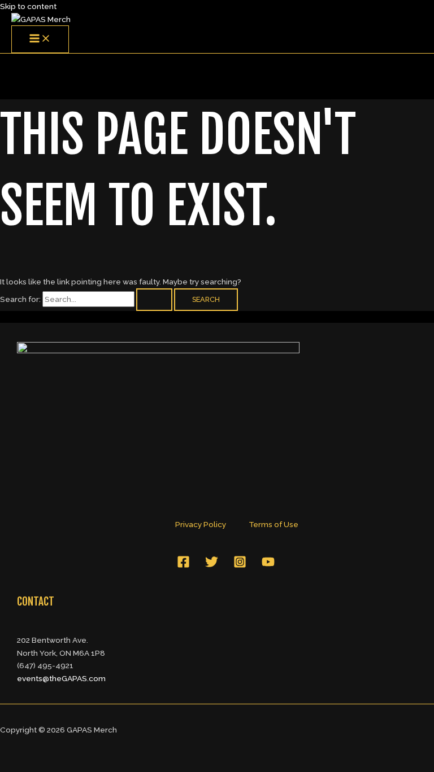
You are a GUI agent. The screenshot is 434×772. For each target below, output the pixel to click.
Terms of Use (273, 524)
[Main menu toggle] (40, 39)
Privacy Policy (200, 524)
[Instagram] (239, 565)
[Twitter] (211, 565)
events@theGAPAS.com (61, 678)
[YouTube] (268, 565)
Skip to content (28, 6)
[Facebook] (183, 565)
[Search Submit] (154, 300)
